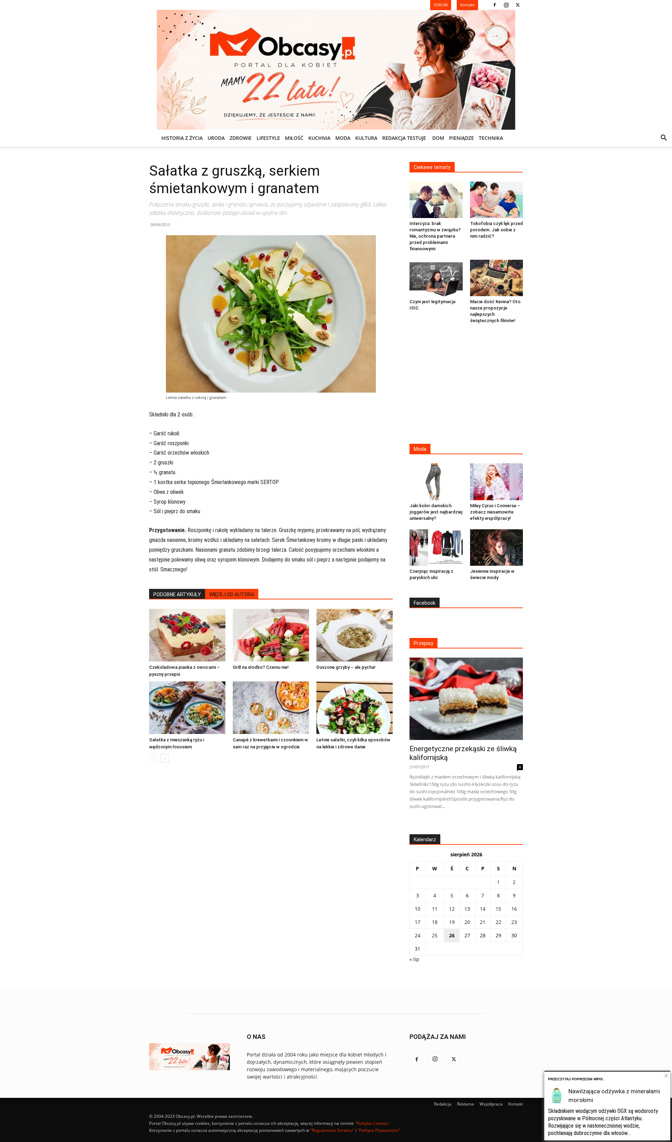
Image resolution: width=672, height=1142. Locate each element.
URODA (216, 138)
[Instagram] (506, 5)
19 (452, 922)
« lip (414, 959)
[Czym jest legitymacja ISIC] (436, 278)
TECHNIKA (491, 138)
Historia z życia (182, 138)
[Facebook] (494, 5)
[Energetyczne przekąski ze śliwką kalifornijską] (466, 699)
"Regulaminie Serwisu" (332, 1130)
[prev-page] (153, 758)
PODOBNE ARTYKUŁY (177, 594)
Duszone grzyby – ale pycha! (346, 667)
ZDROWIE (241, 138)
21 (482, 922)
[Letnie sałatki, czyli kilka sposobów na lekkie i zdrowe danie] (354, 707)
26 (452, 935)
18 (435, 922)
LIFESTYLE (268, 138)
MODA (342, 138)
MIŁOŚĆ (294, 138)
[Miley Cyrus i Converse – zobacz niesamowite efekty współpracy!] (496, 481)
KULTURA (366, 138)
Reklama (465, 1104)
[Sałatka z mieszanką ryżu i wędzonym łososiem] (187, 707)
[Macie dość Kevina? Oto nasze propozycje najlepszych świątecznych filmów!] (496, 278)
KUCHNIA (319, 138)
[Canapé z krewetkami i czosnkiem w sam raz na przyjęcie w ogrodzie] (271, 707)
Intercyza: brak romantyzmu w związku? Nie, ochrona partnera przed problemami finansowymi (435, 236)
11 (435, 908)
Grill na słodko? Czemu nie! (261, 667)
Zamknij (666, 1075)
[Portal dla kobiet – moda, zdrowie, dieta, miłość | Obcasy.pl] (336, 70)
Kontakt (515, 1104)
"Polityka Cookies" (372, 1123)
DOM (438, 138)
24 (417, 935)
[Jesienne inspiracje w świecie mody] (496, 547)
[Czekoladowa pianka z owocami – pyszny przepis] (187, 635)
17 (417, 922)
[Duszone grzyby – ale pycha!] (354, 635)
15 (498, 908)
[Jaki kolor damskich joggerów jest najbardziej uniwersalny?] (436, 481)
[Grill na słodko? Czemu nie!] (271, 635)
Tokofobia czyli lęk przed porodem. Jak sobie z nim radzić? (496, 230)
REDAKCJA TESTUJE (404, 138)
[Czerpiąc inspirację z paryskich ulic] (436, 547)
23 (514, 922)
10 (417, 908)
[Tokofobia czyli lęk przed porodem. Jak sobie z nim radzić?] (496, 200)
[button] (663, 138)
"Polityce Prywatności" (378, 1130)
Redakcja (442, 1104)
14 (482, 908)
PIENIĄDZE (461, 138)
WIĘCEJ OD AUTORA (231, 594)
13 (467, 908)
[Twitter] (517, 5)
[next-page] (164, 758)
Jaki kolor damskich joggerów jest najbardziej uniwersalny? (436, 512)
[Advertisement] (466, 384)
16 (514, 908)
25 (435, 935)
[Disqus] (271, 874)
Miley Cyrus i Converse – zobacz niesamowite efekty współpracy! (495, 512)
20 (467, 922)
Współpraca (491, 1104)
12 (452, 908)
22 (498, 922)
